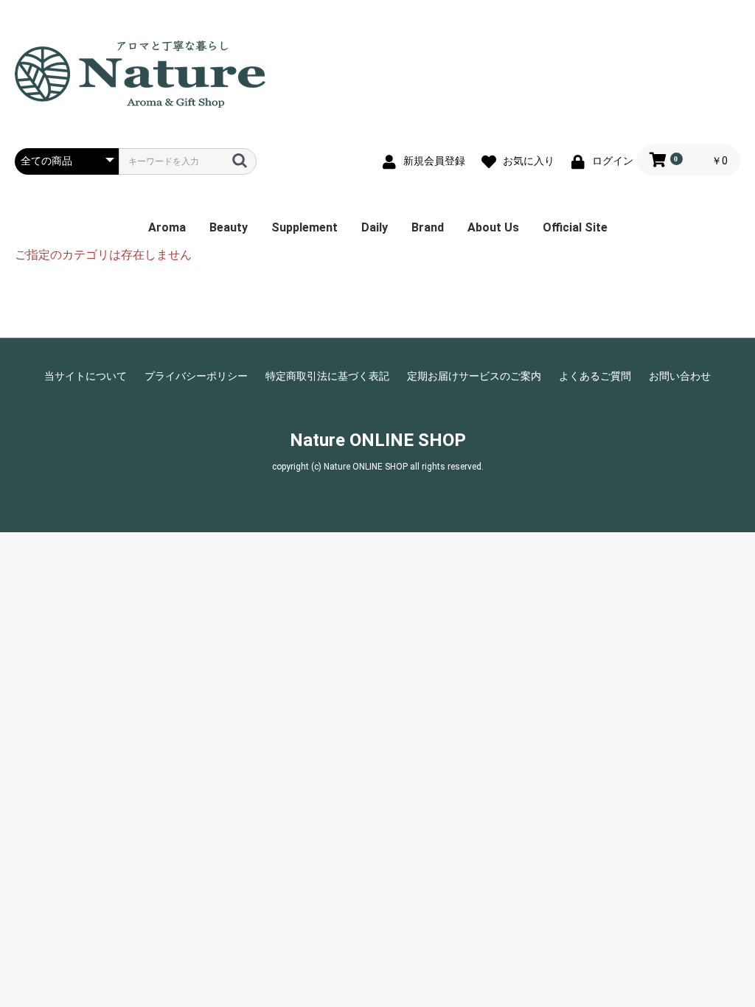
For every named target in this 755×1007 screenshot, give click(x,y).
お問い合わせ (680, 376)
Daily (374, 227)
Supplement (304, 227)
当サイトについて (85, 376)
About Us (493, 227)
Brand (427, 227)
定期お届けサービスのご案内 (474, 376)
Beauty (228, 227)
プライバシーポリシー (196, 376)
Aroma (167, 227)
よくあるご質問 (595, 376)
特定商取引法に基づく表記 (327, 376)
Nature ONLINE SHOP (378, 440)
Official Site (575, 227)
